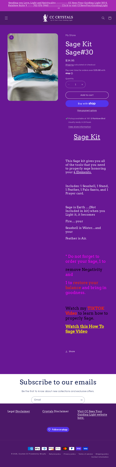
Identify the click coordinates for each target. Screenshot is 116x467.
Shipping (69, 65)
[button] (6, 18)
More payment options (87, 110)
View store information (79, 127)
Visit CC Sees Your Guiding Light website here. (92, 415)
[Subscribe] (81, 399)
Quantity (69, 79)
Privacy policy (70, 454)
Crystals (47, 411)
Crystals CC (23, 454)
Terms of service (86, 454)
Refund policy (55, 454)
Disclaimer (22, 411)
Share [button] (72, 351)
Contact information (100, 457)
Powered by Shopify (37, 454)
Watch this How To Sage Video (84, 329)
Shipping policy (102, 454)
